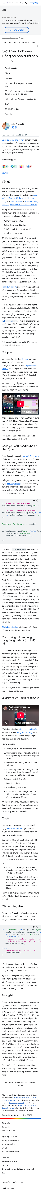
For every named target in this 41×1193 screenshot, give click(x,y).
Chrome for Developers (10, 38)
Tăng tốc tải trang (24, 732)
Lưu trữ (4, 1148)
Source (5, 173)
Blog (4, 10)
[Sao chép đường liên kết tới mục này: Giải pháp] (15, 352)
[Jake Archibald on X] (13, 128)
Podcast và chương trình (10, 1152)
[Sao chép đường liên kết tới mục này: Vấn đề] (12, 181)
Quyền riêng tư (17, 1182)
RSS (3, 1173)
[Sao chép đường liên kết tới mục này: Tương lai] (15, 995)
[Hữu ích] (37, 42)
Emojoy (25, 359)
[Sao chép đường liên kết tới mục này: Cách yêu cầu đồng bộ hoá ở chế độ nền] (17, 449)
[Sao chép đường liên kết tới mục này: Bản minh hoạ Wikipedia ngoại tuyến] (4, 701)
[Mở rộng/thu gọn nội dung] (19, 68)
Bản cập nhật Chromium (10, 1141)
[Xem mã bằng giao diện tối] (34, 500)
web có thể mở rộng (30, 456)
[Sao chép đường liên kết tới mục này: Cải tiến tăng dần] (25, 906)
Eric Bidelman (16, 201)
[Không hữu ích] (37, 46)
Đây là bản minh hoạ (10, 627)
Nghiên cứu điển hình (9, 1144)
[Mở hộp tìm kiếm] (21, 2)
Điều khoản (6, 1182)
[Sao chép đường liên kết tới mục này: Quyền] (12, 818)
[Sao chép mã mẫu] (37, 500)
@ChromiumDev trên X (10, 1162)
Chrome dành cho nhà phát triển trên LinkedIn (18, 1169)
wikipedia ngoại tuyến (28, 729)
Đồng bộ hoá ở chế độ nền (13, 140)
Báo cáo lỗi (6, 1127)
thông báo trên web (15, 828)
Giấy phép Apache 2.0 (16, 1103)
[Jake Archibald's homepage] (16, 128)
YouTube (5, 1165)
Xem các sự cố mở (8, 1131)
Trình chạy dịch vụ (9, 287)
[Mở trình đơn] (3, 3)
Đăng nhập (34, 3)
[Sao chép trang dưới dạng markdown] (12, 61)
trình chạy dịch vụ (14, 484)
